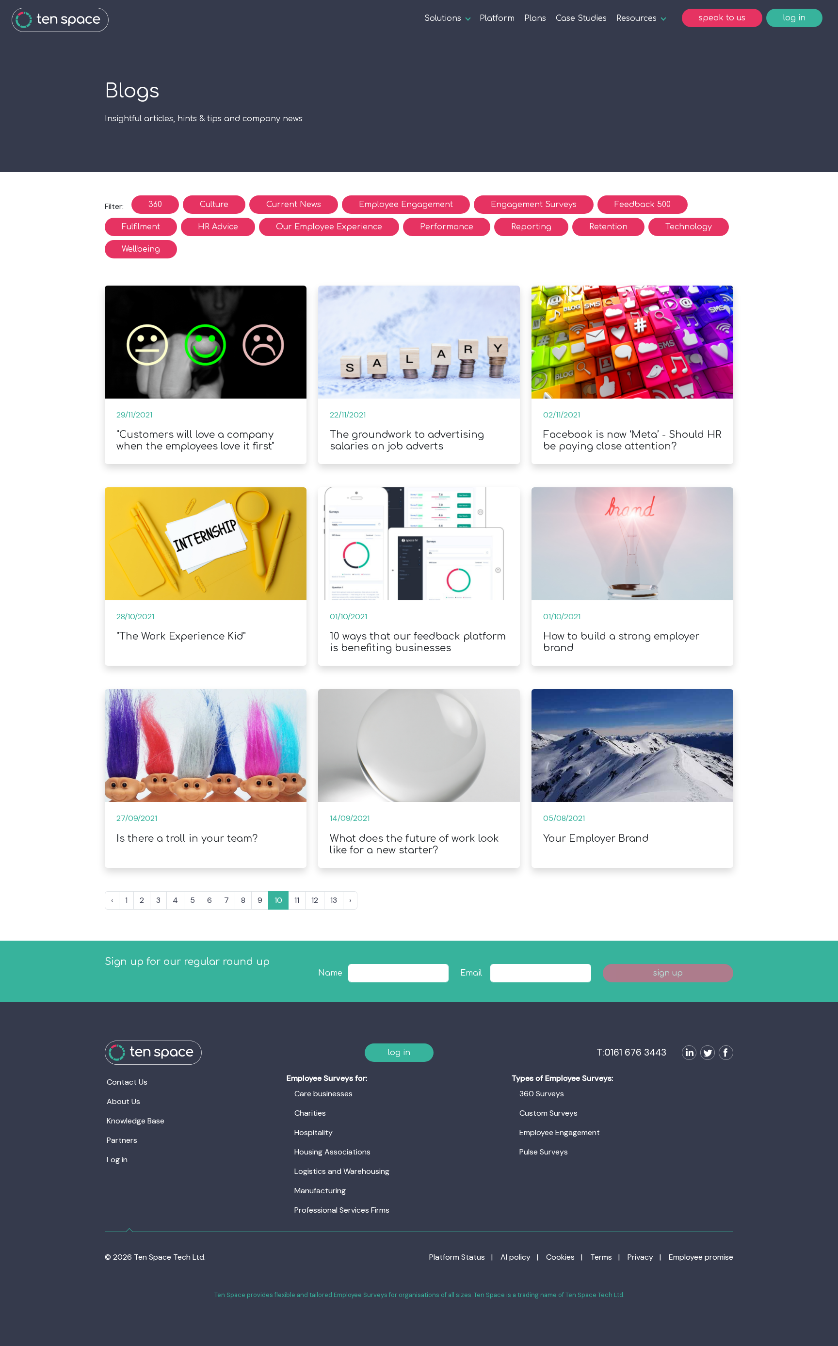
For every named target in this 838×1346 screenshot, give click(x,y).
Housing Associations (332, 1152)
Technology (688, 227)
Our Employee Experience (329, 227)
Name (330, 973)
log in (794, 18)
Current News (293, 204)
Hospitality (313, 1132)
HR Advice (218, 227)
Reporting (531, 227)
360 (155, 204)
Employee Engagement (406, 204)
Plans (535, 18)
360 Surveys (541, 1094)
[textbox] (398, 973)
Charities (310, 1113)
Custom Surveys (548, 1113)
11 (296, 900)
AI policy (515, 1257)
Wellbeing (141, 249)
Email (471, 973)
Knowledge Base (135, 1121)
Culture (214, 204)
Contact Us (127, 1082)
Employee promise (701, 1257)
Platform (497, 18)
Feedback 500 (642, 204)
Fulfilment (141, 227)
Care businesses (323, 1094)
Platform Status (457, 1257)
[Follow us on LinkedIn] (687, 1054)
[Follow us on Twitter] (705, 1054)
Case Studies (581, 18)
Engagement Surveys (534, 204)
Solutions (442, 18)
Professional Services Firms (341, 1210)
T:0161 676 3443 (631, 1052)
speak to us (722, 18)
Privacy (640, 1257)
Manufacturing (320, 1191)
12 (314, 900)
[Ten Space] (60, 20)
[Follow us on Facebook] (724, 1054)
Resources (636, 18)
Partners (122, 1140)
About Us (123, 1101)
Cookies (560, 1257)
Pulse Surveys (543, 1152)
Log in (117, 1159)
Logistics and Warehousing (341, 1171)
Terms (601, 1257)
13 (333, 900)
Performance (446, 227)
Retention (608, 227)
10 (278, 900)
